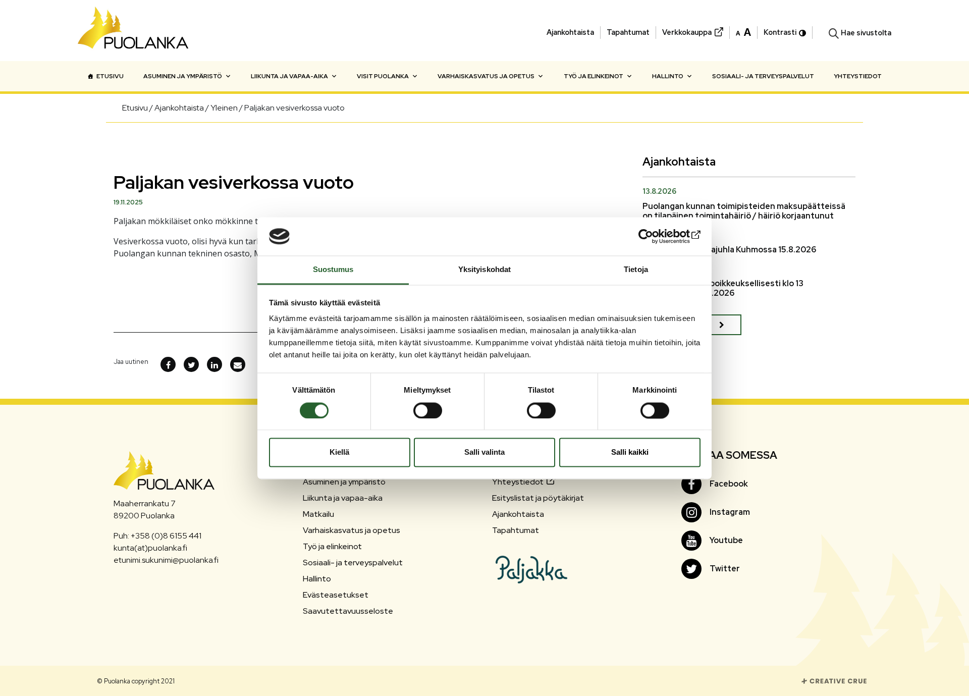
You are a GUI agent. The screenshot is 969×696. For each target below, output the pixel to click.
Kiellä (339, 452)
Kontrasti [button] (780, 32)
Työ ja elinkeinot (593, 76)
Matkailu (318, 514)
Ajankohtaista (570, 32)
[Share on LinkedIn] (214, 364)
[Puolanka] (133, 30)
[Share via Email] (237, 364)
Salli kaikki (630, 452)
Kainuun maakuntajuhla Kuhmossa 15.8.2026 (729, 249)
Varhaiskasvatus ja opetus (486, 76)
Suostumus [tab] (333, 269)
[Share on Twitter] (191, 364)
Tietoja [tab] (636, 269)
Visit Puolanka (383, 76)
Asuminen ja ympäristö (182, 76)
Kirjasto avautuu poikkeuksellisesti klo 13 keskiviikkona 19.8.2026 (722, 288)
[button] (743, 31)
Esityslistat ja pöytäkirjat (538, 498)
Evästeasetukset (335, 595)
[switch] (427, 410)
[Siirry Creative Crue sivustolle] (834, 680)
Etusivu (110, 76)
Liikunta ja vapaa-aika (289, 76)
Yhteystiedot (858, 76)
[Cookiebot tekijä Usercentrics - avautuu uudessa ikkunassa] (656, 236)
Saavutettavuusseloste (348, 611)
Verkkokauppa (687, 32)
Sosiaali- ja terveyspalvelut (763, 76)
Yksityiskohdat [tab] (484, 269)
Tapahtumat (628, 32)
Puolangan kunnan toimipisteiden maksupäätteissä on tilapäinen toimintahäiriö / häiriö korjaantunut (743, 211)
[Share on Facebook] (168, 364)
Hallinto (667, 76)
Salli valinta (484, 452)
